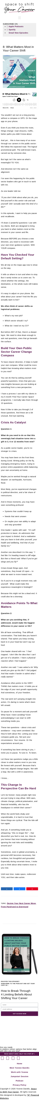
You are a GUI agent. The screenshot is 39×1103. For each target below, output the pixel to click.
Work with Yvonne (19, 1072)
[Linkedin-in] (2, 1058)
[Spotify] (18, 1058)
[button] (19, 17)
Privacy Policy (19, 1085)
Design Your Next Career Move (21, 903)
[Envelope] (7, 1058)
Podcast (19, 1081)
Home (19, 1064)
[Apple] (13, 1058)
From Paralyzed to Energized (14, 907)
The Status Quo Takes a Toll (19, 1042)
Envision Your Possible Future (19, 1032)
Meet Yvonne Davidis (19, 1068)
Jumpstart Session (19, 1076)
